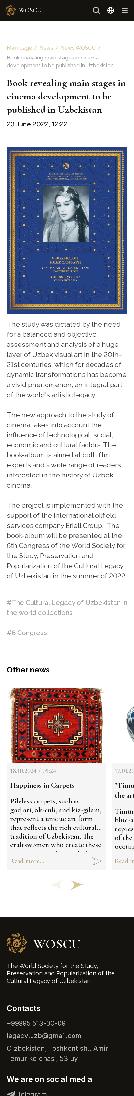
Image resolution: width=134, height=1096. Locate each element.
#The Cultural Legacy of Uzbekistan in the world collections (67, 608)
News (46, 48)
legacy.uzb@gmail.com (44, 1036)
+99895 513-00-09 (36, 1023)
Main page (19, 48)
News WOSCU (78, 48)
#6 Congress (27, 633)
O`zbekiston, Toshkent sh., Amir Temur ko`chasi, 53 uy (57, 1053)
